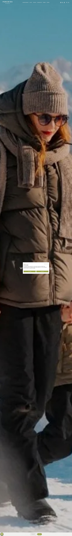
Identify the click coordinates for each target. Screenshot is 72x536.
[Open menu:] (68, 2)
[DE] (60, 2)
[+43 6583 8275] (62, 2)
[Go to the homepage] (7, 2)
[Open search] (66, 2)
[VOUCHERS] (64, 2)
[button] (25, 264)
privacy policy (46, 263)
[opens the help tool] (2, 534)
